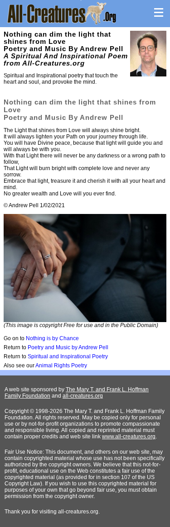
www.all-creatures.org (128, 436)
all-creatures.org (83, 396)
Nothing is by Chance (52, 338)
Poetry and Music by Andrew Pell (68, 347)
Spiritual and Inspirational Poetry (68, 356)
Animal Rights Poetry (61, 365)
